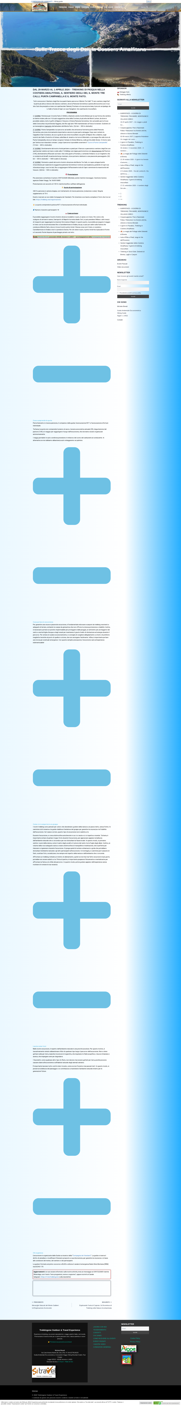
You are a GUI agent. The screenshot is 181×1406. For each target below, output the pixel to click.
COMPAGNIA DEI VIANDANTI (42, 1)
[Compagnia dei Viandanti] (135, 1359)
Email (118, 286)
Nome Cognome (122, 280)
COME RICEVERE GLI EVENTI (104, 1338)
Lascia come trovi (39, 1046)
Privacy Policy (135, 1342)
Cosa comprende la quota (42, 420)
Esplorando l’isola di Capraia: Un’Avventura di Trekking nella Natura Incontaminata (95, 1305)
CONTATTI (97, 1333)
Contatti (118, 7)
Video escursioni (123, 267)
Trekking (63, 7)
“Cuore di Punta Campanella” (97, 142)
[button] (72, 331)
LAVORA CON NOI (100, 1327)
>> (121, 199)
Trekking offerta (125, 94)
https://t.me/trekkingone (50, 1277)
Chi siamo (108, 7)
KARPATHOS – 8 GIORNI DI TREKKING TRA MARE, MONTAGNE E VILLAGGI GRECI (134, 116)
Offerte (149, 1)
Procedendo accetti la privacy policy (130, 293)
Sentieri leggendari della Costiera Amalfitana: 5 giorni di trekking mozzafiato (132, 179)
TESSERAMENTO (99, 1330)
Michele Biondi (43, 237)
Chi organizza (38, 1253)
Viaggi (71, 7)
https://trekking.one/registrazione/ (48, 200)
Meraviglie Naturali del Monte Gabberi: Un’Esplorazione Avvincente (45, 1305)
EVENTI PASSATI (99, 1341)
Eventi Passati (96, 7)
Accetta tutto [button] (158, 1403)
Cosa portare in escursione (43, 622)
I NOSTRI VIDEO (99, 1344)
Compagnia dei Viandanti (101, 237)
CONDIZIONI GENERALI (102, 1347)
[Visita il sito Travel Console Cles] (60, 1372)
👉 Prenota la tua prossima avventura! (60, 1342)
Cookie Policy (135, 1338)
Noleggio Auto (124, 92)
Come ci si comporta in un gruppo (45, 824)
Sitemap (35, 1391)
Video (77, 7)
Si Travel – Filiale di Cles (65, 1361)
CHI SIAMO (97, 1335)
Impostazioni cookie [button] (145, 1403)
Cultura (85, 7)
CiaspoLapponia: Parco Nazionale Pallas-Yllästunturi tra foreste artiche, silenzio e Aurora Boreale (133, 130)
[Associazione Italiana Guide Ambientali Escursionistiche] (135, 1348)
